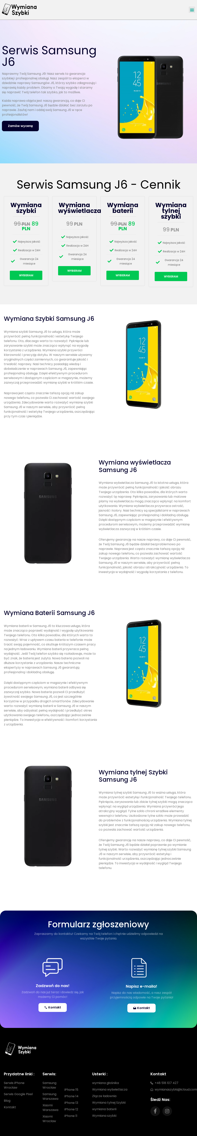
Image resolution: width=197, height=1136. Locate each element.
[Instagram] (167, 1111)
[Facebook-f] (155, 1111)
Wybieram (26, 275)
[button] (192, 10)
